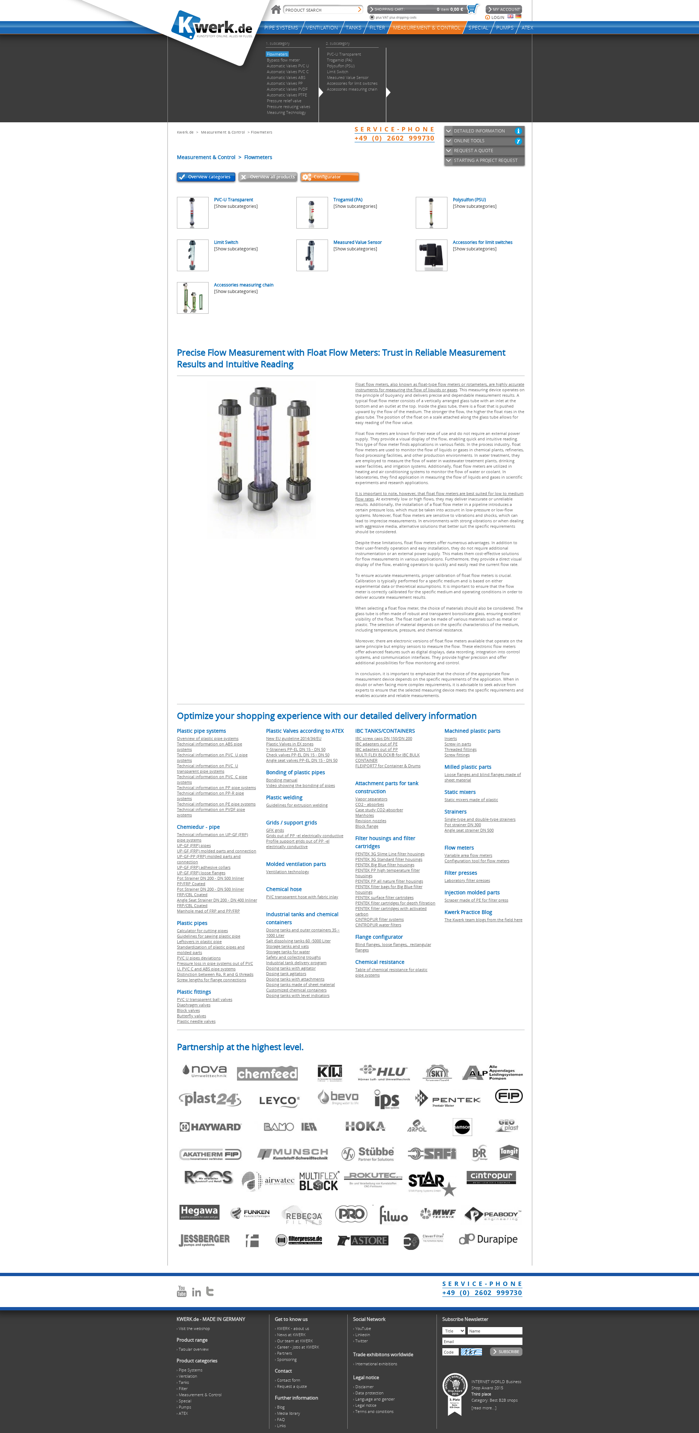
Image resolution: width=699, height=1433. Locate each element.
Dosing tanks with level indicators (297, 995)
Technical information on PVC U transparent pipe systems (207, 768)
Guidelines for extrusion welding (297, 805)
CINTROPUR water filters (378, 924)
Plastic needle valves (196, 1021)
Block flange (366, 826)
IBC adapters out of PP (376, 749)
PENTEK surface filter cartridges (384, 897)
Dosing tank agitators (286, 973)
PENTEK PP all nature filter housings (389, 881)
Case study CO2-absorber (379, 809)
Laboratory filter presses (467, 880)
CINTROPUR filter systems (379, 919)
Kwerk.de (185, 132)
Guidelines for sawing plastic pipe (208, 936)
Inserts (451, 738)
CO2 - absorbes (369, 804)
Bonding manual (281, 780)
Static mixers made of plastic (471, 799)
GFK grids (275, 830)
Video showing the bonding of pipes (300, 785)
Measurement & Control (223, 132)
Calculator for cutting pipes (202, 930)
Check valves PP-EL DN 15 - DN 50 (297, 754)
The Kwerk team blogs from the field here (483, 919)
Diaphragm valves (193, 1005)
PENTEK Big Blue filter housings (384, 864)
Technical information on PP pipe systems (216, 787)
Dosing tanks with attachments (295, 979)
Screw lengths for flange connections (211, 979)
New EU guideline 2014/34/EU (293, 738)
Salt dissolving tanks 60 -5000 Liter (298, 940)
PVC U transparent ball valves (204, 999)
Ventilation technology (287, 871)
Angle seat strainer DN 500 (469, 830)
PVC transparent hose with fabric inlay (302, 896)
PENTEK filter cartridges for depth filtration (395, 903)
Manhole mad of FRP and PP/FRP (208, 911)
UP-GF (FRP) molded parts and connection (216, 851)
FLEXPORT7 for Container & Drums (387, 765)
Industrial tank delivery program (296, 962)
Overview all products (272, 177)
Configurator (327, 177)
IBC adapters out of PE (376, 744)
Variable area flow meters (468, 855)
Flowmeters (261, 132)
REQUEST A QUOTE (473, 150)
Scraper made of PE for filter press (476, 900)
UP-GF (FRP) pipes (194, 845)
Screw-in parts (458, 744)
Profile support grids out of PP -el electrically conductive (297, 843)
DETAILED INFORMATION (479, 131)
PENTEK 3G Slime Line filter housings (389, 853)
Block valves (188, 1010)
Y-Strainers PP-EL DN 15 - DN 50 (295, 749)
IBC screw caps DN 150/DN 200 (383, 738)
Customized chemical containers (296, 990)
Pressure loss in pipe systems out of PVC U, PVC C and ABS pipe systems (215, 966)
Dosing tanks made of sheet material (300, 984)
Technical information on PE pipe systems (216, 804)
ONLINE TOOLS (469, 141)
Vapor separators (371, 798)
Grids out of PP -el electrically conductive (304, 835)
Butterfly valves (191, 1015)
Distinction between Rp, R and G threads (215, 974)
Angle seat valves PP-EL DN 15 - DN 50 (301, 760)
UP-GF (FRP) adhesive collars (203, 867)
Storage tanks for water (288, 951)
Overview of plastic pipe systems (207, 738)
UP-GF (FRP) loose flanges (201, 872)
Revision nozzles (370, 820)
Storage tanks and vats (287, 946)
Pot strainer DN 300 (463, 824)
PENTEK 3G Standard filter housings (388, 859)
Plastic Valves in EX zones (289, 744)
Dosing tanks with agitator (291, 968)
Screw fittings (457, 754)
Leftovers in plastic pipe (199, 941)
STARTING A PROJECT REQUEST (486, 160)
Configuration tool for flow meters (477, 860)
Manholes (364, 815)
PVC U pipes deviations (199, 958)
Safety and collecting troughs (293, 957)
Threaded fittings (461, 749)
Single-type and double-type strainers (480, 819)
